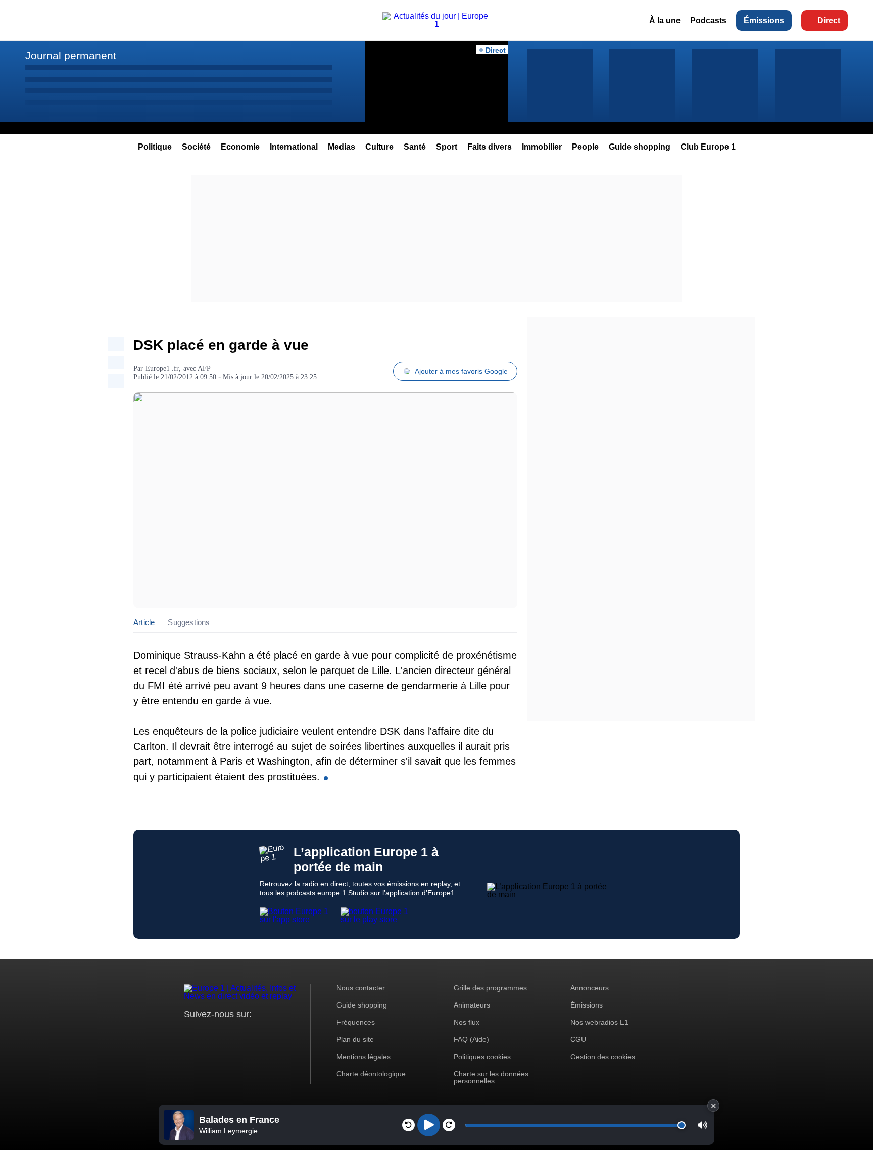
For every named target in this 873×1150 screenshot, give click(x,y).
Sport (446, 146)
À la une (665, 20)
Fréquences (355, 1022)
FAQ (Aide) (471, 1039)
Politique (155, 146)
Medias (341, 146)
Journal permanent (70, 55)
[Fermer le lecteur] (713, 1105)
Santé (415, 146)
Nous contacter (360, 988)
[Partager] (116, 344)
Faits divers (489, 146)
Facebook (224, 1033)
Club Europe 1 (708, 146)
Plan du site (355, 1039)
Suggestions (189, 622)
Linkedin (276, 1033)
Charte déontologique (371, 1074)
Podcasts (708, 20)
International (294, 146)
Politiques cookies (482, 1056)
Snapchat (259, 1033)
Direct (828, 20)
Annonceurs (589, 988)
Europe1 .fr (162, 368)
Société (196, 146)
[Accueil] (436, 24)
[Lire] (428, 1125)
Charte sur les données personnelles (491, 1077)
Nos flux (466, 1022)
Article (144, 622)
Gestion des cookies (602, 1056)
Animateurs (472, 1005)
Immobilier (542, 146)
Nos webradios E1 (599, 1022)
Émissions (764, 20)
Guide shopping (639, 146)
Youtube (241, 1033)
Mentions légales (363, 1056)
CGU (578, 1039)
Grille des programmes (490, 988)
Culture (379, 146)
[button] (702, 1125)
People (585, 146)
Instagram (207, 1033)
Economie (240, 146)
